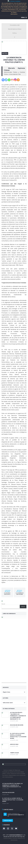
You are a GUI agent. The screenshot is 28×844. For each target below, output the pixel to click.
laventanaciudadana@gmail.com (16, 815)
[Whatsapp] (9, 80)
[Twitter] (6, 80)
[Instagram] (15, 80)
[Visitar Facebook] (4, 828)
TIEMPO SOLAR (14, 752)
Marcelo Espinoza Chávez (14, 29)
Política (14, 33)
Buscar (3, 604)
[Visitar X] (12, 828)
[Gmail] (12, 80)
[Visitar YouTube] (16, 828)
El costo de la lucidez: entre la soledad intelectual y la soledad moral (18, 736)
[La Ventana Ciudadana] (14, 1)
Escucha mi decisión (16, 725)
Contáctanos (8, 820)
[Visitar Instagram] (8, 828)
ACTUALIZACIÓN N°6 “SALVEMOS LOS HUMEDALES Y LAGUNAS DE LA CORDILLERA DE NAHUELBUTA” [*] (18, 716)
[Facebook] (3, 80)
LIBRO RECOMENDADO (9, 613)
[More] (18, 80)
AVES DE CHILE (14, 744)
